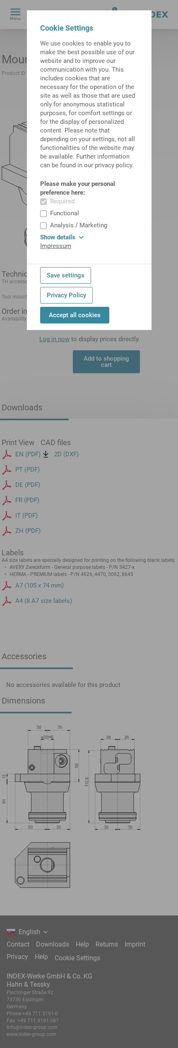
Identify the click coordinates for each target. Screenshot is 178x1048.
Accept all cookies (75, 315)
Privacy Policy (66, 295)
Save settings (65, 275)
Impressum (55, 246)
